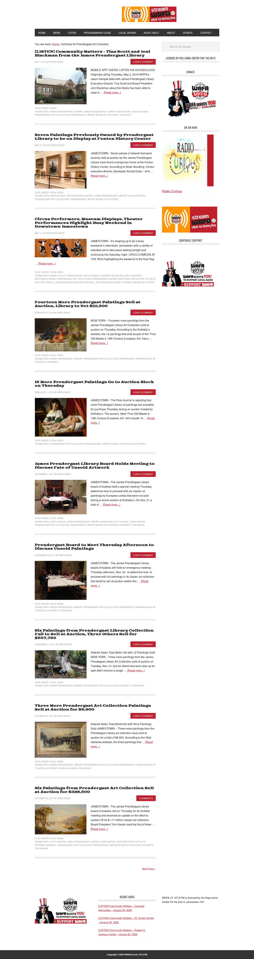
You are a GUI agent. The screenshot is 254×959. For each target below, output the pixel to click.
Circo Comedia (91, 275)
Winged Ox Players (143, 282)
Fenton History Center (79, 195)
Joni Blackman (139, 111)
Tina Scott (125, 114)
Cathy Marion (58, 521)
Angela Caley (58, 275)
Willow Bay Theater (120, 282)
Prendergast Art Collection (52, 114)
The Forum (101, 282)
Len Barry (136, 275)
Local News (56, 192)
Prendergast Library (104, 278)
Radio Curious (172, 191)
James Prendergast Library (66, 111)
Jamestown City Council (114, 521)
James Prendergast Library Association (106, 111)
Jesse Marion (137, 521)
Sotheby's (52, 361)
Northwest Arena (45, 278)
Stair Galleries (68, 768)
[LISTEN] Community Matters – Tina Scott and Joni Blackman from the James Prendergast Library (92, 53)
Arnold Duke (57, 195)
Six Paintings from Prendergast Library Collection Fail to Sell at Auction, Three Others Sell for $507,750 (94, 634)
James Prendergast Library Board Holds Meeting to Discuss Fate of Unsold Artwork (95, 466)
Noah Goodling (136, 195)
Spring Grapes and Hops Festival (75, 282)
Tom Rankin (138, 524)
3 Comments (146, 798)
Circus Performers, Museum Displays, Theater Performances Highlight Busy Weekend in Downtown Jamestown (89, 223)
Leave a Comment (143, 61)
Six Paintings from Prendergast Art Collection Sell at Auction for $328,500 (94, 790)
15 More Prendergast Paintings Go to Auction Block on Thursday (94, 384)
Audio (53, 107)
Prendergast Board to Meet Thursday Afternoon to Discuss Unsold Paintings (94, 547)
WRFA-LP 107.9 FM (70, 13)
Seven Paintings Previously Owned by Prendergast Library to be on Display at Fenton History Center (94, 137)
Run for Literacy (45, 282)
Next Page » (149, 868)
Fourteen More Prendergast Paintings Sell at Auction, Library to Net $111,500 (87, 304)
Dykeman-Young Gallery (115, 275)
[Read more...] (112, 92)
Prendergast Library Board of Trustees (94, 114)
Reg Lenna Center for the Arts (136, 278)
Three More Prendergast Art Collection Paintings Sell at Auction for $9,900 (93, 708)
